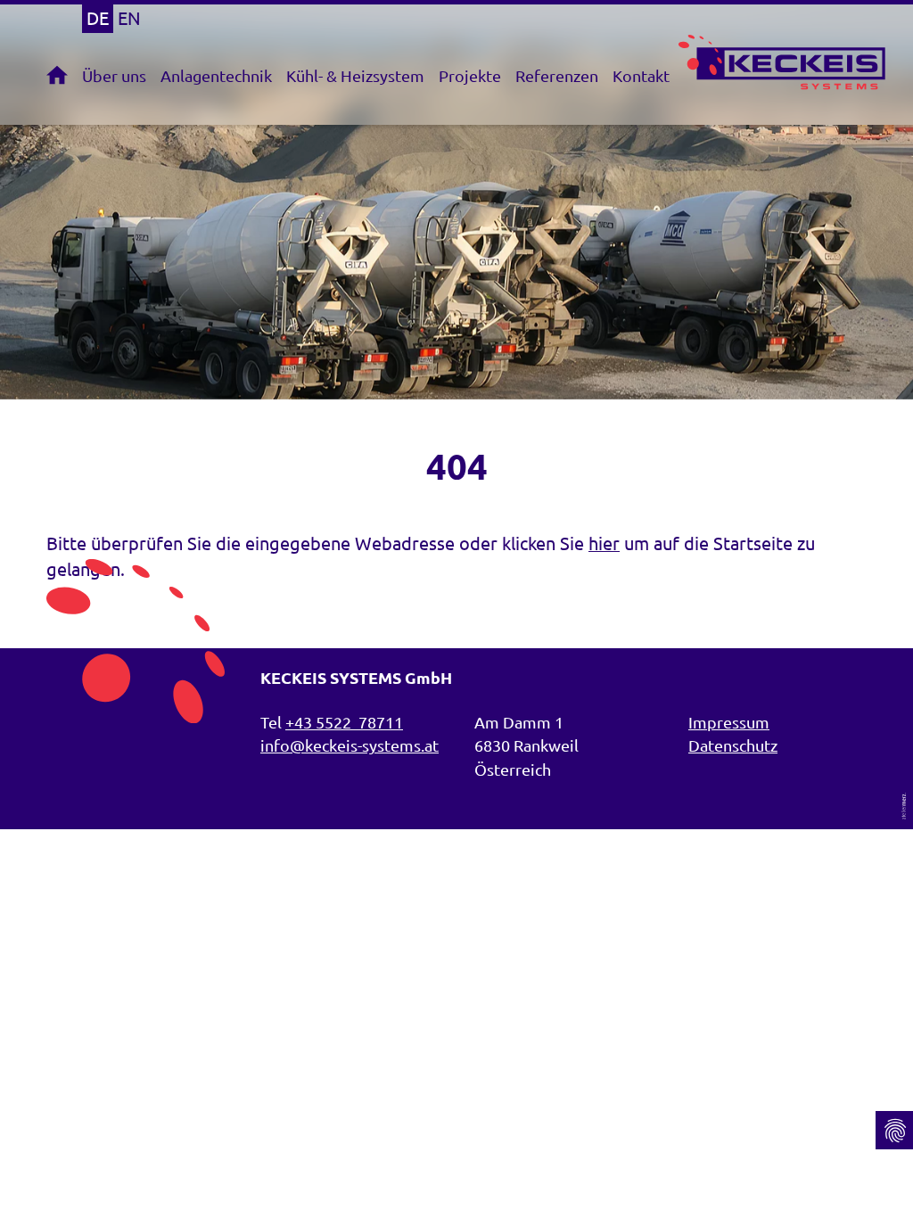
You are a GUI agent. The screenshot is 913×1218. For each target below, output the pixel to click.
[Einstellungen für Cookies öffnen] (894, 1130)
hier (604, 542)
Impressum (728, 721)
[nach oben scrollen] (894, 1088)
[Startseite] (60, 75)
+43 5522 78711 (344, 721)
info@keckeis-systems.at (349, 745)
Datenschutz (732, 745)
